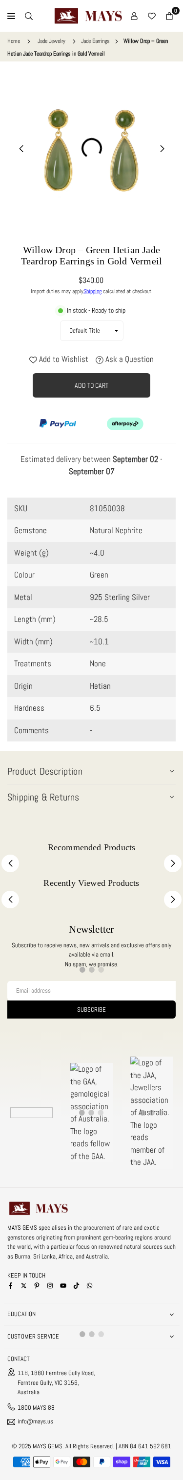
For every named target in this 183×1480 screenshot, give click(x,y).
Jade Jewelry (51, 41)
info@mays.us (35, 1421)
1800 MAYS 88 (36, 1407)
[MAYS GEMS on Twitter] (23, 1285)
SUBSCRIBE (91, 1009)
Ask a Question (128, 359)
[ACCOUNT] (134, 16)
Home (13, 41)
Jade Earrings (95, 41)
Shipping (92, 291)
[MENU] (11, 16)
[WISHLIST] (152, 16)
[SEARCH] (29, 16)
